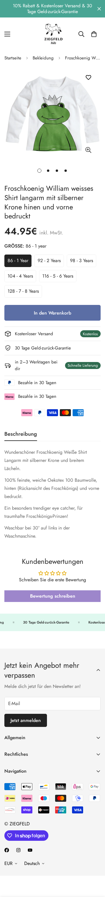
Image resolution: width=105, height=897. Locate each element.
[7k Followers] (6, 850)
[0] (94, 34)
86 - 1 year (20, 262)
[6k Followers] (18, 850)
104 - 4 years (22, 277)
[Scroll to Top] (94, 866)
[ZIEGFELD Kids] (52, 33)
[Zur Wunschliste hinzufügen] (88, 77)
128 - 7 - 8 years (25, 293)
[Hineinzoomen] (88, 150)
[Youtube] (30, 850)
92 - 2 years (51, 262)
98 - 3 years (83, 262)
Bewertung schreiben (52, 596)
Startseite (12, 58)
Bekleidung (43, 58)
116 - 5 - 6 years (59, 277)
